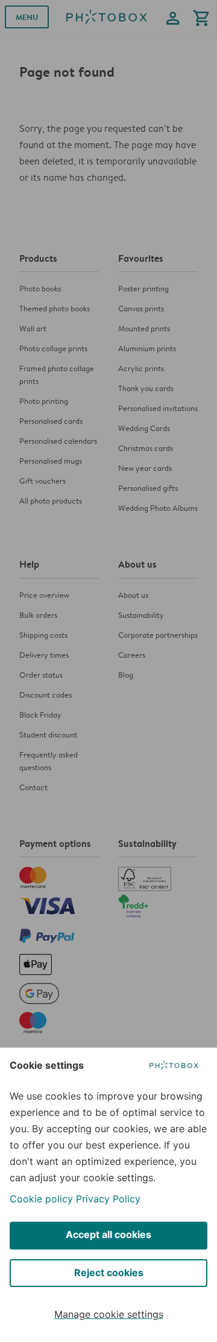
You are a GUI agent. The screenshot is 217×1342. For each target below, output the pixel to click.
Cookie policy (41, 1199)
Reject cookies (108, 1272)
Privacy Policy (108, 1199)
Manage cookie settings (108, 1314)
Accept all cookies (108, 1234)
